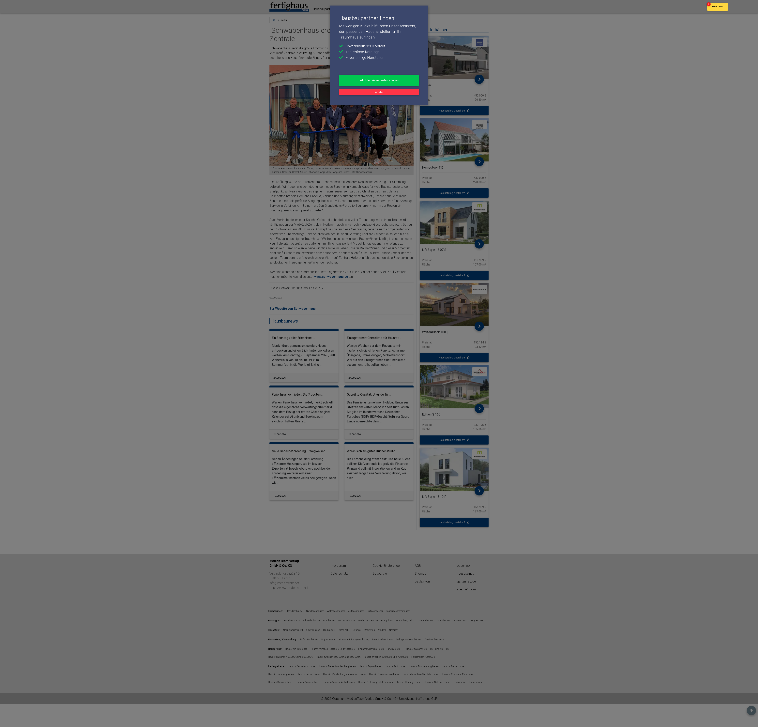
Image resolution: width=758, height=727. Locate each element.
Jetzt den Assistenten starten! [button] (379, 80)
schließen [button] (379, 92)
